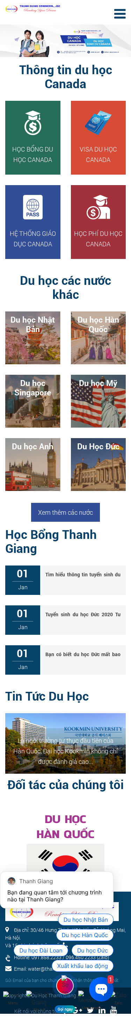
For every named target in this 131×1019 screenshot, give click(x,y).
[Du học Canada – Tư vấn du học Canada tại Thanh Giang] (32, 6)
